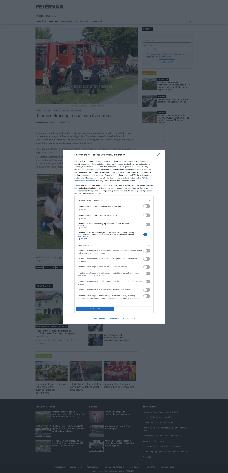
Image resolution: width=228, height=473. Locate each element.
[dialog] (114, 236)
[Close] (159, 154)
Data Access (114, 318)
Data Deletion (99, 318)
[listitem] (114, 200)
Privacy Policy (129, 318)
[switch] (146, 206)
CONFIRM (95, 309)
